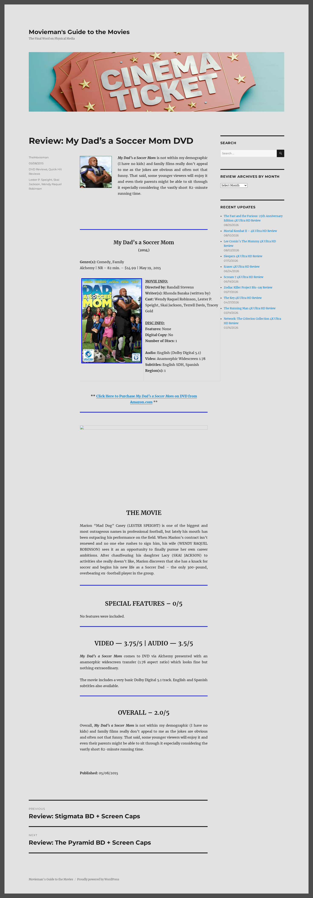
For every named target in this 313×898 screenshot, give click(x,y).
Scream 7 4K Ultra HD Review (243, 277)
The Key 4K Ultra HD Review (243, 298)
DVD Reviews (38, 169)
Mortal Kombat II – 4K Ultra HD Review (250, 231)
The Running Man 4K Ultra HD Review (250, 308)
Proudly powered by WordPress (98, 879)
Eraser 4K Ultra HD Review (242, 267)
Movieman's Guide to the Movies (79, 32)
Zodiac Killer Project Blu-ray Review (248, 287)
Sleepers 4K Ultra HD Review (243, 256)
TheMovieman (39, 157)
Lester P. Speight (40, 179)
